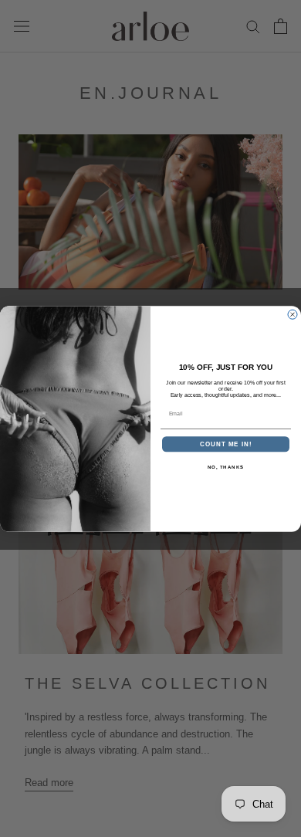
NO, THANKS (226, 466)
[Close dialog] (292, 314)
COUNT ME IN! (226, 443)
